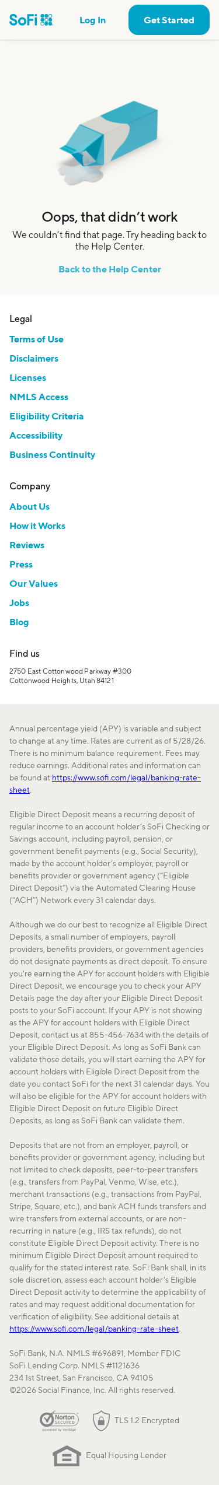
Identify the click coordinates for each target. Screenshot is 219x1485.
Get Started (169, 20)
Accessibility (35, 435)
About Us (29, 506)
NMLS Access (38, 396)
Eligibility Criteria (46, 416)
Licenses (27, 377)
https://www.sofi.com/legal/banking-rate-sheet (94, 1328)
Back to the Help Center (109, 269)
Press (21, 564)
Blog (19, 622)
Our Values (33, 583)
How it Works (37, 525)
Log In (92, 20)
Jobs (19, 602)
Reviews (26, 545)
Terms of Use (36, 339)
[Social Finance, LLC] (31, 20)
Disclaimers (33, 358)
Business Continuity (52, 454)
